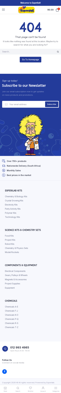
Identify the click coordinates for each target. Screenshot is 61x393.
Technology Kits (12, 217)
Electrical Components (15, 271)
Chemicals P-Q (11, 319)
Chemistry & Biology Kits (16, 196)
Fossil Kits (9, 236)
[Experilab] (26, 9)
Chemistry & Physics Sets (16, 248)
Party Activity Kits (13, 209)
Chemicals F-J (11, 311)
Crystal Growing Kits (14, 200)
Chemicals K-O (11, 315)
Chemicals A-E (11, 306)
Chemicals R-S (11, 323)
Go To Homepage (30, 59)
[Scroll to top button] (56, 381)
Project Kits (10, 240)
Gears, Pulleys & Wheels (16, 275)
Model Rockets (12, 252)
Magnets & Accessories (16, 279)
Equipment (10, 288)
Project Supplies (12, 283)
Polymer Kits (10, 213)
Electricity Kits (11, 204)
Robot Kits (9, 244)
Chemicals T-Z (11, 327)
